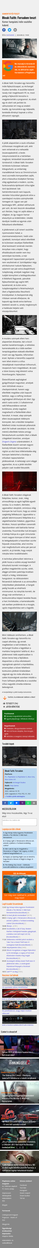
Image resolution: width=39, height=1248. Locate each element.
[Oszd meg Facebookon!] (4, 30)
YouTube (23, 1188)
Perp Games (14, 785)
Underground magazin (10, 1215)
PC (6, 777)
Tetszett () (11, 703)
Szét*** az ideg (12, 972)
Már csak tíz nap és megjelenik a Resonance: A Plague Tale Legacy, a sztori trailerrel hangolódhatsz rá (18, 851)
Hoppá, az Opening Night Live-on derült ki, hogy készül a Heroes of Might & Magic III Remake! (19, 859)
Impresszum (6, 1193)
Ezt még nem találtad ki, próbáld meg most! (20, 896)
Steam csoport (25, 1193)
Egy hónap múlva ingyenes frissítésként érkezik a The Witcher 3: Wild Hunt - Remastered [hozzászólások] (20, 910)
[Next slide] (33, 756)
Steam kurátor (25, 1196)
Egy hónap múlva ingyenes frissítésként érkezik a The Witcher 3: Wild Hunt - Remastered (18, 835)
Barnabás (10, 35)
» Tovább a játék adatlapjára (15, 796)
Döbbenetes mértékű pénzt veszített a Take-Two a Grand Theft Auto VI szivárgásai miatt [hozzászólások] (20, 942)
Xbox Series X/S (10, 779)
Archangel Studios (19, 782)
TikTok (22, 1198)
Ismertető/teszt (11, 13)
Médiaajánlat (6, 1196)
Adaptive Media (7, 1236)
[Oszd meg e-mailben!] (15, 30)
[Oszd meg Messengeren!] (17, 803)
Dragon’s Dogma (9, 441)
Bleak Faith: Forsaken (14, 770)
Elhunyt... (9, 926)
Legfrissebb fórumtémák (12, 903)
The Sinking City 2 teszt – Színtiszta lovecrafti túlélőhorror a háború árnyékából (18, 866)
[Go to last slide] (5, 756)
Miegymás (6, 1224)
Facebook (23, 1185)
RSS (3, 1201)
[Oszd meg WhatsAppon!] (28, 803)
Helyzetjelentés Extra (13, 947)
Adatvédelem (6, 1198)
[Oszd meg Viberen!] (22, 803)
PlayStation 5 (22, 777)
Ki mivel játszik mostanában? (16, 915)
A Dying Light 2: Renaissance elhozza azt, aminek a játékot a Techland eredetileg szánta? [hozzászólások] (21, 920)
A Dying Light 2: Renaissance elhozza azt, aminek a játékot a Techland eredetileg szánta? (18, 843)
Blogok (4, 1205)
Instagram (23, 1190)
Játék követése (12, 706)
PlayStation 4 (12, 777)
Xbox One (31, 777)
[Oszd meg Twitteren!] (9, 30)
